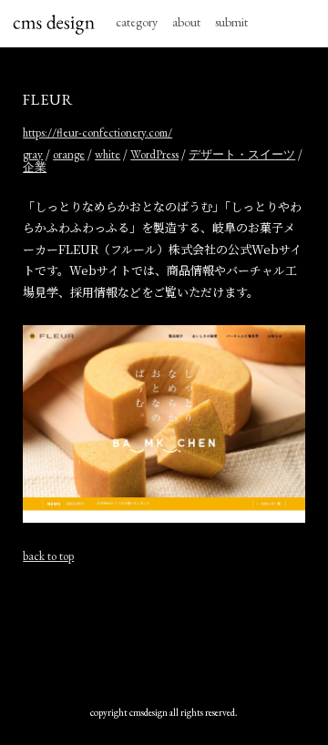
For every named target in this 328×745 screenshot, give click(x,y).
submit (231, 22)
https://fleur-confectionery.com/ (97, 132)
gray (33, 154)
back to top (48, 556)
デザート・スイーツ (242, 154)
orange (69, 154)
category (137, 22)
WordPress (154, 154)
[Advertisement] (164, 634)
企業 (34, 167)
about (186, 22)
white (107, 154)
